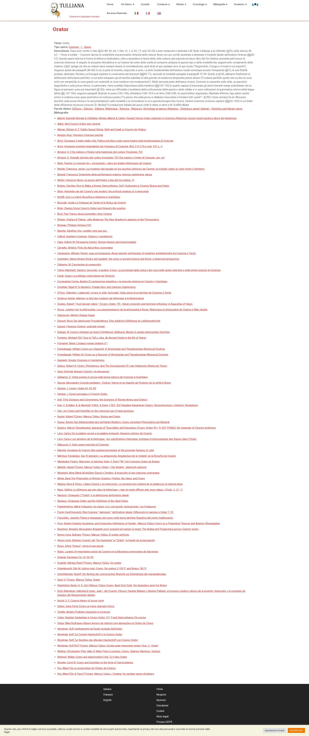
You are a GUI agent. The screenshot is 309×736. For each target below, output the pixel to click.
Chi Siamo (126, 4)
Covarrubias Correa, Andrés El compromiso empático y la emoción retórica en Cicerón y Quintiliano (112, 281)
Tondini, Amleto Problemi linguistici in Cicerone (83, 611)
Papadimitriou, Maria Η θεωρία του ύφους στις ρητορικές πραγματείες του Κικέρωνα (106, 506)
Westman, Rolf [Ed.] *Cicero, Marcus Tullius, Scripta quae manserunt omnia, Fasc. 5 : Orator (107, 645)
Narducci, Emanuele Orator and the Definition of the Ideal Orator (92, 501)
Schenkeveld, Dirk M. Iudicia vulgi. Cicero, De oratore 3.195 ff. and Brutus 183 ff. (102, 568)
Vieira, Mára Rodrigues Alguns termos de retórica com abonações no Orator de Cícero (105, 623)
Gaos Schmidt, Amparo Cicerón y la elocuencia (83, 371)
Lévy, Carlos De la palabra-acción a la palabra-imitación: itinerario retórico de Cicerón (104, 433)
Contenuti (162, 4)
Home (110, 4)
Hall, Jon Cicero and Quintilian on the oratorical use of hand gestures (95, 410)
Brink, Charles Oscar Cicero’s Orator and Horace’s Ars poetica (91, 208)
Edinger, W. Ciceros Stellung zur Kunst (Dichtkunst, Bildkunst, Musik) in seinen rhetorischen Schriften (113, 332)
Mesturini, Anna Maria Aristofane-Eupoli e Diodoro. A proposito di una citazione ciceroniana (108, 472)
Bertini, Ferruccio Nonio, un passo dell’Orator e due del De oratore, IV (95, 180)
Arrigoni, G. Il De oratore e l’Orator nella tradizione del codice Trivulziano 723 (100, 152)
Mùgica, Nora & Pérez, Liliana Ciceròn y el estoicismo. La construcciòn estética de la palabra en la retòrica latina (120, 484)
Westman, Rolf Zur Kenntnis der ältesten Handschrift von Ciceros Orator (97, 640)
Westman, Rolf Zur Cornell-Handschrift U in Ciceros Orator (89, 634)
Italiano (107, 689)
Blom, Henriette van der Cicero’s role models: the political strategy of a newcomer (103, 191)
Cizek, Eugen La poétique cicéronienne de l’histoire (86, 275)
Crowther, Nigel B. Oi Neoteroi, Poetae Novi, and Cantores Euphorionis (96, 287)
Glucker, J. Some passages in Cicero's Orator (82, 394)
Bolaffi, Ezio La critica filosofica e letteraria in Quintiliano (88, 197)
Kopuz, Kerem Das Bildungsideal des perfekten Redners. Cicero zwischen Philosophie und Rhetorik (113, 422)
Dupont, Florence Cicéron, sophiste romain (81, 326)
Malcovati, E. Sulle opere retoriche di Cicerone (83, 444)
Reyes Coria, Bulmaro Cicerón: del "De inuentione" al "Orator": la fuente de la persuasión (106, 540)
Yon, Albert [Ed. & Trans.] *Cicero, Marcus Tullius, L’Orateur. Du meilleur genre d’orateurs (105, 673)
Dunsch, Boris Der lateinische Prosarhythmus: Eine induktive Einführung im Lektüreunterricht (108, 320)
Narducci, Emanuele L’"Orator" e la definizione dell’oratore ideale (93, 495)
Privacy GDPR (164, 721)
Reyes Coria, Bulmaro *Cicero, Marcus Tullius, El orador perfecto (93, 534)
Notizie (180, 4)
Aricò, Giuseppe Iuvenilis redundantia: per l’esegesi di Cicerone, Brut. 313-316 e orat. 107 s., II (109, 146)
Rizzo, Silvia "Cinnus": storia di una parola (80, 546)
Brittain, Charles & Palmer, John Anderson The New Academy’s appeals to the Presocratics (108, 219)
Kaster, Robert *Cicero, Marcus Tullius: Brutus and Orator (88, 416)
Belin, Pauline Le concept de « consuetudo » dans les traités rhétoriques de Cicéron (104, 163)
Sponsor (161, 700)
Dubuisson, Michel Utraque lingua (76, 315)
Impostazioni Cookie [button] (274, 730)
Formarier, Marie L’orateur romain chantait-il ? (82, 343)
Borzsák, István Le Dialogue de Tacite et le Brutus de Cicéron (91, 202)
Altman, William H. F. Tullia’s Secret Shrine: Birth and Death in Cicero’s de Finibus (101, 129)
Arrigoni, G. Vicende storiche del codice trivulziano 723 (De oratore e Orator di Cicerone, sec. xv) (111, 157)
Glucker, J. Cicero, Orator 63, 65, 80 (76, 388)
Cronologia (198, 4)
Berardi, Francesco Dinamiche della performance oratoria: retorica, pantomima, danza (104, 174)
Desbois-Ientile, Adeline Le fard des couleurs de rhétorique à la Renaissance (100, 298)
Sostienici (239, 4)
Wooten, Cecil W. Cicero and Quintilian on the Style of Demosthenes (95, 662)
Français (108, 694)
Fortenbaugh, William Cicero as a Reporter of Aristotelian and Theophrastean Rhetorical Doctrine (111, 349)
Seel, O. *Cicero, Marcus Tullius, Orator (78, 579)
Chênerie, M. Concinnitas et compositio (79, 264)
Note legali (162, 716)
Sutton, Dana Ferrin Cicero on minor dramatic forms (85, 606)
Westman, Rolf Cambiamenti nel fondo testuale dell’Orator (89, 628)
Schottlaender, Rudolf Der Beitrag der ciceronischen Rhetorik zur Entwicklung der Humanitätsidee (111, 574)
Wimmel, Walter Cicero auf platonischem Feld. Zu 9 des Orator (92, 656)
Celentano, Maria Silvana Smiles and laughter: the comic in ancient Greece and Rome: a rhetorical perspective (118, 259)
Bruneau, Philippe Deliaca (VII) (74, 225)
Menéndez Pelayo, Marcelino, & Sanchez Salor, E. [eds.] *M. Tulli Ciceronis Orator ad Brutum (108, 461)
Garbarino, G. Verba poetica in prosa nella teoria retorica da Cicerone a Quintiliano (102, 377)
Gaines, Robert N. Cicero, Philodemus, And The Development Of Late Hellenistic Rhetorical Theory (112, 365)
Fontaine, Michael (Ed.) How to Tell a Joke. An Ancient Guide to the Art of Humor (101, 337)
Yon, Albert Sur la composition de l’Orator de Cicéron (86, 668)
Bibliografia (219, 4)
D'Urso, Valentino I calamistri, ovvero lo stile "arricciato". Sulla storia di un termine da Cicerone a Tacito (114, 292)
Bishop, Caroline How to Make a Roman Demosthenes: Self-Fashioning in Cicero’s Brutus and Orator (113, 185)
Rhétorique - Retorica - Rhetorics (123, 108)
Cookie (160, 711)
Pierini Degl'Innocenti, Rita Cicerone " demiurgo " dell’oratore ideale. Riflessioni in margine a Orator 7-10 (115, 512)
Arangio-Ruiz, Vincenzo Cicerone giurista (80, 135)
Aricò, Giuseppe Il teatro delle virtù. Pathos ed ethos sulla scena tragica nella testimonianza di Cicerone (115, 140)
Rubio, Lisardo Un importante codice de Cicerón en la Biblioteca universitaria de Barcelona (107, 551)
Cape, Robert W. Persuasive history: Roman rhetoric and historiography (96, 242)
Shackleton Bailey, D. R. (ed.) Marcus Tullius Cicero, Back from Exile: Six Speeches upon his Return (112, 585)
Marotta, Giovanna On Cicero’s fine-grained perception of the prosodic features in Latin (105, 450)
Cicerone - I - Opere (80, 47)
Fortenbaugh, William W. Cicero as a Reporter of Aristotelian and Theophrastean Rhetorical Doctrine (112, 354)
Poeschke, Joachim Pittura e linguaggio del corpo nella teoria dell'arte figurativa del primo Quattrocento (115, 517)
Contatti (145, 4)
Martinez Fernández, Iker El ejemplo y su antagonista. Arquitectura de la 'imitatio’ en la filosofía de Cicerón (116, 455)
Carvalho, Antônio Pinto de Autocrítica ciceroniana (85, 247)
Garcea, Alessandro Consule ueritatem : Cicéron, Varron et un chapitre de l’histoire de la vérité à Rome (114, 382)
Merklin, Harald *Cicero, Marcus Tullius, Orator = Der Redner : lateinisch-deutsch (101, 467)
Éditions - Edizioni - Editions (88, 108)
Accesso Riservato (117, 13)
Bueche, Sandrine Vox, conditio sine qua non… (82, 230)
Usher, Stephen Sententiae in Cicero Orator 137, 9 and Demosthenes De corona (101, 617)
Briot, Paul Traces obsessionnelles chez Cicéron (84, 213)
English (107, 700)
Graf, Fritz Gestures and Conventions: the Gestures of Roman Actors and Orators (102, 399)
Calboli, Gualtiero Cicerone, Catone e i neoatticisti (84, 236)
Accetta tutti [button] (296, 730)
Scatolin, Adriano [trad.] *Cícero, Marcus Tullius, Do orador (89, 562)
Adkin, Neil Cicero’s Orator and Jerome (78, 123)
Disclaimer (162, 705)
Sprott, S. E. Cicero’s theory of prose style (80, 600)
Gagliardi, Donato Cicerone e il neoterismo (80, 360)
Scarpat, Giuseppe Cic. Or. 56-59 (75, 557)
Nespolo (161, 694)
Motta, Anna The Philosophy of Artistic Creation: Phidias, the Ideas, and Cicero (101, 478)
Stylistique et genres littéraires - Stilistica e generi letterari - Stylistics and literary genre (192, 108)
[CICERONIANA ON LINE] (255, 4)
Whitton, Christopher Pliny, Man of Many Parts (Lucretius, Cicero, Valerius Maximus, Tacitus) (108, 651)
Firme (159, 689)
